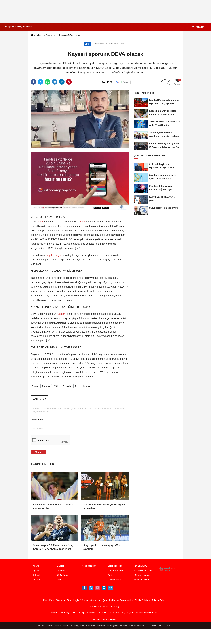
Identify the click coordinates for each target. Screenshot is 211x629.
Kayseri (61, 313)
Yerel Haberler (115, 566)
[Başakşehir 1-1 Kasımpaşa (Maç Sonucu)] (105, 528)
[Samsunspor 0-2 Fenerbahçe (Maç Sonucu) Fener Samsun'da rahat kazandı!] (54, 528)
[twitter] (40, 82)
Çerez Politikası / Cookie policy (118, 600)
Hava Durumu (140, 566)
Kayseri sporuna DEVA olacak (66, 35)
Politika (36, 580)
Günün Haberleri (116, 570)
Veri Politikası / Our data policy (104, 606)
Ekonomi (60, 570)
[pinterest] (69, 82)
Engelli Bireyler (54, 255)
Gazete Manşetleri (143, 570)
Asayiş (36, 566)
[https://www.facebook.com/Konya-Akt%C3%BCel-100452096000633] (84, 588)
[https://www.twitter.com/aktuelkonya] (91, 588)
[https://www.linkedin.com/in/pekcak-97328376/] (104, 588)
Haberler (39, 35)
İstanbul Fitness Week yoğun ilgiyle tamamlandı (104, 506)
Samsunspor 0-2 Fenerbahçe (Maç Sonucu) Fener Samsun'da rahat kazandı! (53, 547)
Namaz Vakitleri (141, 580)
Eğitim (36, 570)
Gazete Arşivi (114, 580)
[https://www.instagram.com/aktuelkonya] (97, 588)
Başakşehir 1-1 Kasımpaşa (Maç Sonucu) (102, 547)
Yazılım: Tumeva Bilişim (104, 620)
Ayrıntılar (156, 626)
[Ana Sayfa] (32, 35)
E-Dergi (60, 566)
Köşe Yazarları (89, 566)
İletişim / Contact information (87, 600)
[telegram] (54, 82)
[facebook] (33, 82)
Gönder (38, 452)
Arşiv (110, 575)
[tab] (39, 399)
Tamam (167, 626)
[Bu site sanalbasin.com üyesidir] (167, 569)
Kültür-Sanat (62, 575)
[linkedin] (62, 82)
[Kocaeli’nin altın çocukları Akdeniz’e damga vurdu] (54, 486)
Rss (45, 600)
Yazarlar (199, 26)
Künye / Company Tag (60, 600)
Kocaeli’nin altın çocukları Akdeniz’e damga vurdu (54, 506)
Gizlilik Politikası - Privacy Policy (150, 600)
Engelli (81, 221)
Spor (48, 35)
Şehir (58, 580)
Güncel (36, 575)
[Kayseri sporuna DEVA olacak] (80, 119)
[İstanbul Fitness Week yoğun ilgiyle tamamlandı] (105, 486)
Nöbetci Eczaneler (142, 575)
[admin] (110, 588)
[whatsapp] (47, 82)
